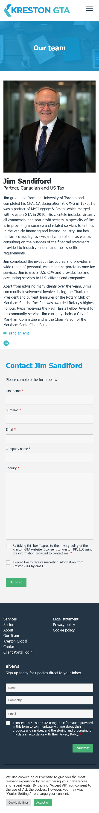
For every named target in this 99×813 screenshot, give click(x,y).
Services (10, 619)
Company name (18, 449)
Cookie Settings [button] (19, 802)
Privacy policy (64, 624)
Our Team (11, 635)
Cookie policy (64, 630)
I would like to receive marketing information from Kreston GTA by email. (48, 564)
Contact (9, 646)
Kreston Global (15, 641)
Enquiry (12, 468)
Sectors (9, 624)
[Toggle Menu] (89, 8)
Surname (13, 410)
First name (14, 391)
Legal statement (65, 619)
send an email (20, 333)
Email (11, 429)
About (8, 630)
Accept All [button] (42, 802)
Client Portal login (17, 652)
